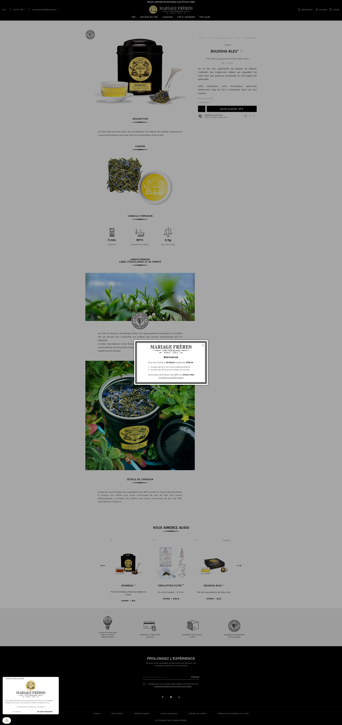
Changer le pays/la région (171, 377)
